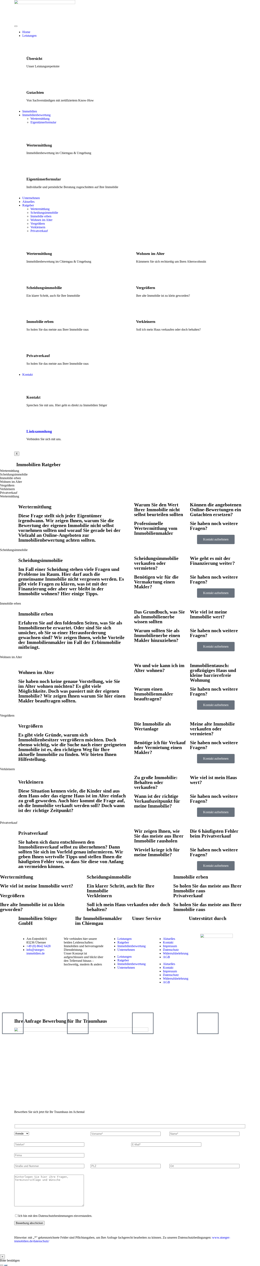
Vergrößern (37, 223)
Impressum (170, 946)
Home (26, 32)
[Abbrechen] (1, 1265)
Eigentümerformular (43, 122)
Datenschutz (171, 949)
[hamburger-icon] (15, 26)
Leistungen (29, 35)
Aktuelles (28, 201)
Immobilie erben (40, 216)
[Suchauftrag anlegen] (5, 1265)
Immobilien (29, 111)
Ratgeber (28, 205)
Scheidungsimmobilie (44, 212)
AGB (166, 957)
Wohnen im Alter (41, 220)
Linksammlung (39, 431)
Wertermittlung (40, 118)
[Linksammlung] (31, 419)
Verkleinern (37, 227)
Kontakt (27, 374)
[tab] (130, 471)
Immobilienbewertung (36, 115)
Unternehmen (31, 198)
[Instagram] (32, 1002)
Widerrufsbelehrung (175, 953)
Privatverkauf (39, 231)
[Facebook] (21, 1002)
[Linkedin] (43, 1002)
